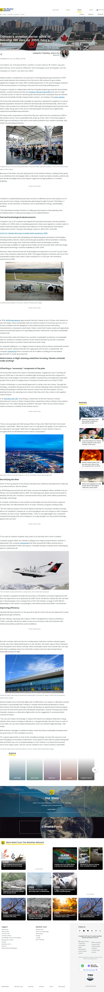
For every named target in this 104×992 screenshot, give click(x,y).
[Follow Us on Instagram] (84, 931)
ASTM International (13, 320)
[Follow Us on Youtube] (88, 931)
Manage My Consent (7, 940)
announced (12, 351)
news (4, 14)
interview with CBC (11, 399)
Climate (10, 14)
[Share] (1, 54)
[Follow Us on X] (100, 931)
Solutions (16, 14)
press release (59, 97)
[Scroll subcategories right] (95, 770)
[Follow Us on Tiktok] (92, 931)
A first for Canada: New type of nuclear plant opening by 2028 (23, 233)
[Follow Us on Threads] (96, 931)
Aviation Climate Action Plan (40, 92)
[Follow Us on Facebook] (80, 931)
